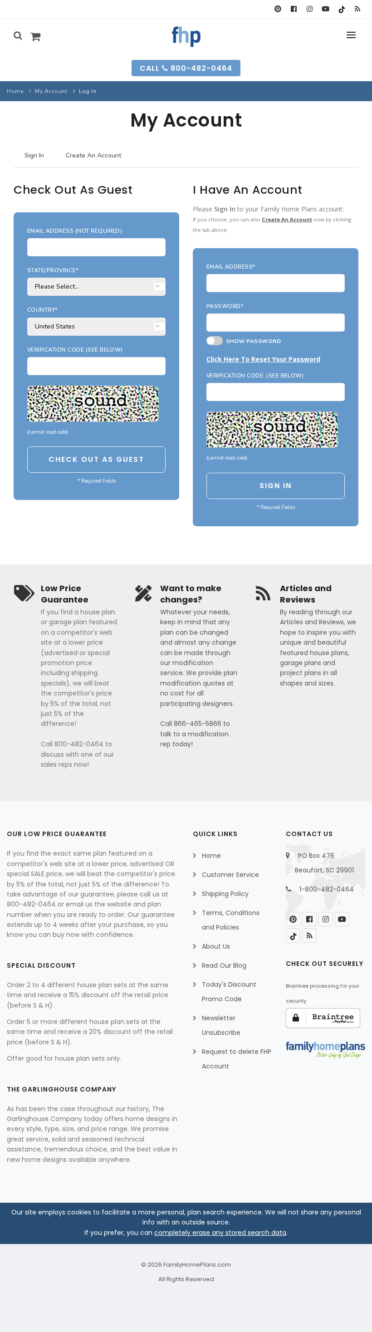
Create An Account (93, 155)
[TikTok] (341, 9)
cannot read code (48, 432)
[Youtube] (325, 9)
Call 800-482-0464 (186, 68)
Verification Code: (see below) (254, 375)
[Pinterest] (278, 9)
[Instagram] (310, 9)
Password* (224, 306)
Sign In (34, 155)
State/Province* (52, 270)
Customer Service (230, 874)
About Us (216, 946)
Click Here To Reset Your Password (263, 359)
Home (15, 91)
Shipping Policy (225, 893)
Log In (87, 91)
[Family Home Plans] (186, 37)
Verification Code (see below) (75, 349)
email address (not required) (74, 231)
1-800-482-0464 (326, 889)
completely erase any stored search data (220, 1232)
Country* (42, 309)
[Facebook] (294, 9)
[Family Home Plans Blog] (357, 9)
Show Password (252, 341)
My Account (51, 91)
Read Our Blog (224, 965)
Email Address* (230, 266)
